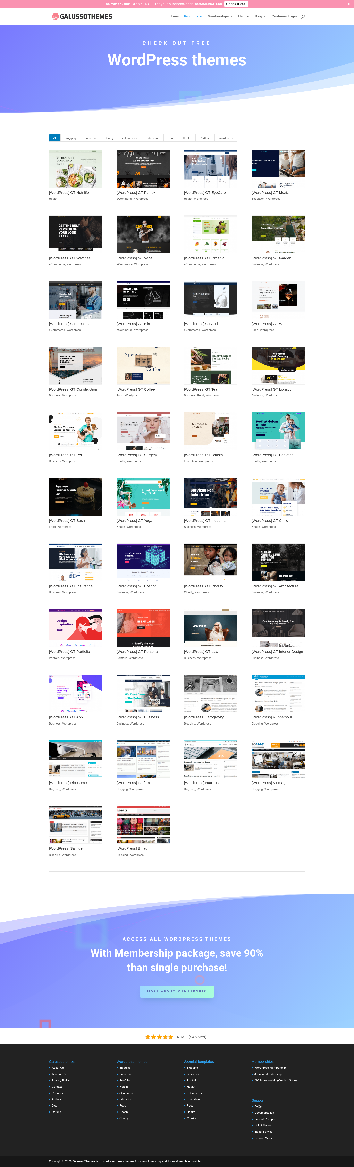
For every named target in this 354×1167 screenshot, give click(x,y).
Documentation (264, 1112)
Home (174, 16)
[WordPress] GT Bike (134, 324)
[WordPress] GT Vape (134, 258)
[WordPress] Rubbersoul (272, 717)
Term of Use (60, 1074)
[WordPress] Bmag (132, 848)
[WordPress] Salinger (66, 848)
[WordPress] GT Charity (203, 586)
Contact (57, 1086)
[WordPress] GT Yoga (134, 521)
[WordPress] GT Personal (138, 652)
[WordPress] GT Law (201, 652)
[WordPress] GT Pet (65, 455)
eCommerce (130, 138)
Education (152, 138)
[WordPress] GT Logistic (272, 389)
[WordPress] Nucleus (201, 783)
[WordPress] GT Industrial (205, 521)
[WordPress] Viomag (268, 783)
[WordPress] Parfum (133, 783)
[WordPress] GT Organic (204, 258)
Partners (57, 1093)
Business (90, 138)
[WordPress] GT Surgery (137, 455)
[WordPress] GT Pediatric (272, 455)
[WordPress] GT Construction (73, 389)
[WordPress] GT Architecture (275, 586)
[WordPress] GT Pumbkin (137, 192)
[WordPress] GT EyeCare (205, 192)
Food (171, 138)
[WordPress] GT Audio (202, 324)
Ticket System (263, 1125)
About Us (58, 1067)
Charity (109, 138)
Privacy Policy (61, 1080)
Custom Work (263, 1138)
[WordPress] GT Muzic (270, 192)
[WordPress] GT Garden (271, 258)
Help (241, 16)
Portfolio (205, 138)
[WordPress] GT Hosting (137, 586)
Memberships (218, 16)
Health (187, 138)
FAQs (258, 1106)
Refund (56, 1111)
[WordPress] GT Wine (269, 324)
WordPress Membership (270, 1067)
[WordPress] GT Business (138, 717)
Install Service (263, 1131)
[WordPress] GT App (66, 717)
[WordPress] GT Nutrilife (69, 192)
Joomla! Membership (268, 1074)
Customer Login (284, 16)
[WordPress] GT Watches (70, 258)
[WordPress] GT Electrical (70, 324)
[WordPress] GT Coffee (136, 389)
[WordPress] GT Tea (200, 389)
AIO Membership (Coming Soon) (275, 1080)
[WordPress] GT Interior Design (277, 652)
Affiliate (56, 1099)
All (54, 138)
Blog (258, 16)
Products (191, 16)
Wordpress (226, 138)
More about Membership (177, 991)
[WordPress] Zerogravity (204, 717)
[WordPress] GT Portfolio (69, 652)
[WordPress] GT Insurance (71, 586)
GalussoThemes (84, 1161)
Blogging (70, 138)
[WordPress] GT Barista (203, 455)
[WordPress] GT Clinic (270, 521)
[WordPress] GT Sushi (67, 521)
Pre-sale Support (265, 1119)
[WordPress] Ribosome (68, 783)
